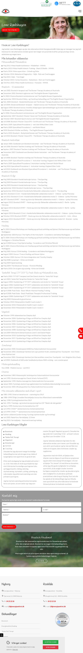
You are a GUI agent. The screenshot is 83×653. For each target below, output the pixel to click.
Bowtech (8, 431)
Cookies (1, 635)
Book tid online (9, 30)
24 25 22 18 (10, 601)
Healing (8, 434)
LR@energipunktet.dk (16, 606)
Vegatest (8, 440)
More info (15, 649)
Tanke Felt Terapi (12, 437)
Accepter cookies (51, 642)
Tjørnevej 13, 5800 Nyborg (13, 596)
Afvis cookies (50, 647)
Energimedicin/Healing (9, 626)
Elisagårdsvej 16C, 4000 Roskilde (56, 596)
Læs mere (40, 561)
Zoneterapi (9, 443)
